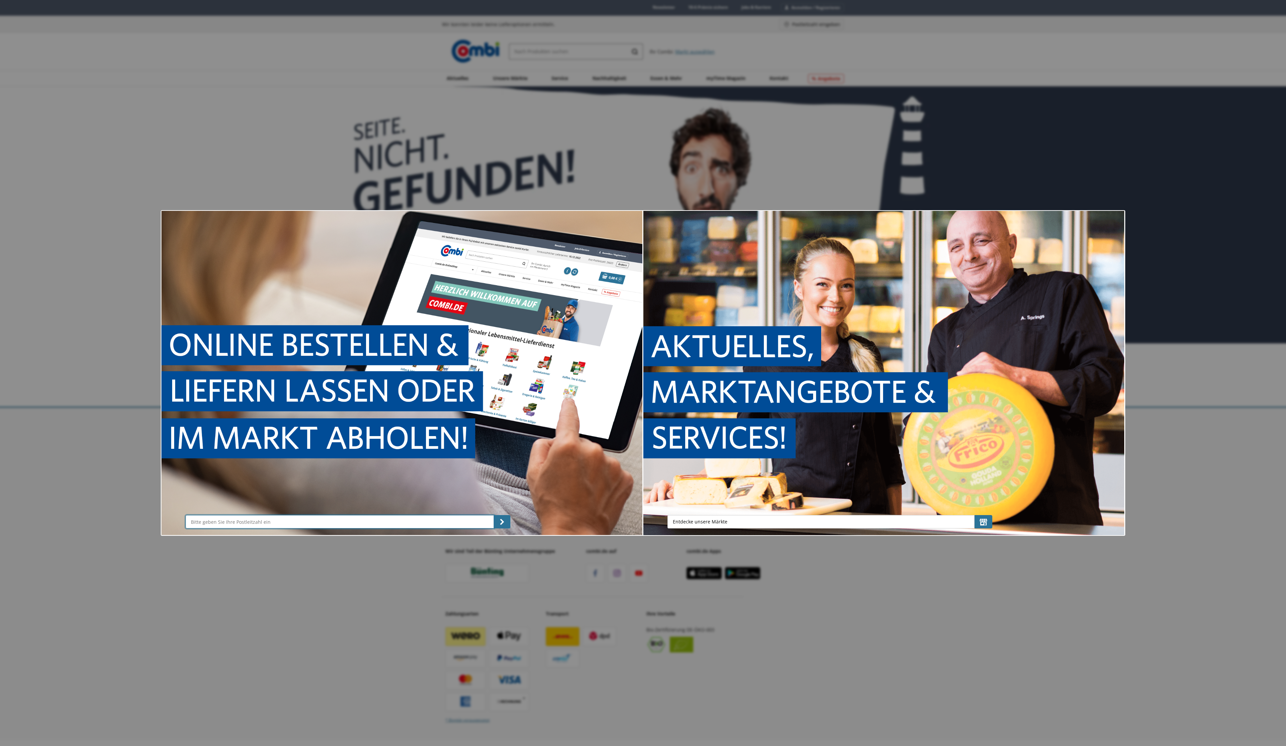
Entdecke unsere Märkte (700, 521)
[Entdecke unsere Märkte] (983, 521)
